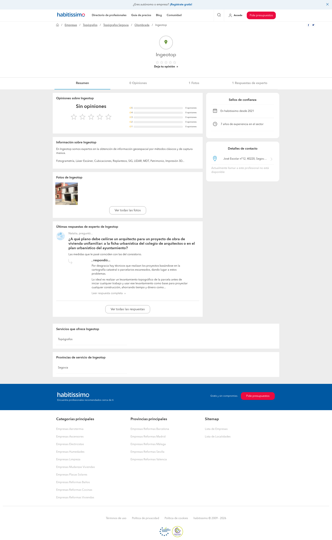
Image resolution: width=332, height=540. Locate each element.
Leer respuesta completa (107, 293)
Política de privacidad (145, 518)
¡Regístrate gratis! (181, 4)
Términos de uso (116, 518)
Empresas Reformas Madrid (148, 436)
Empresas (71, 25)
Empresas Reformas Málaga (148, 444)
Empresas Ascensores (70, 436)
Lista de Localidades (217, 436)
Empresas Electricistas (70, 444)
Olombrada (142, 25)
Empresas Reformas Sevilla (147, 452)
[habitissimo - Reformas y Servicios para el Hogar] (71, 15)
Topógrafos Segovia (116, 25)
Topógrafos (90, 25)
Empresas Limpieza (68, 459)
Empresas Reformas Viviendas (75, 497)
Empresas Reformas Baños (73, 482)
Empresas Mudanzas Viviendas (75, 467)
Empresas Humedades (70, 452)
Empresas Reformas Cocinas (74, 490)
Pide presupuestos (261, 15)
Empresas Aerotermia (70, 429)
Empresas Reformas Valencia (149, 459)
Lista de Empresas (216, 429)
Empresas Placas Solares (71, 474)
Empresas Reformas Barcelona (150, 429)
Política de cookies (176, 518)
